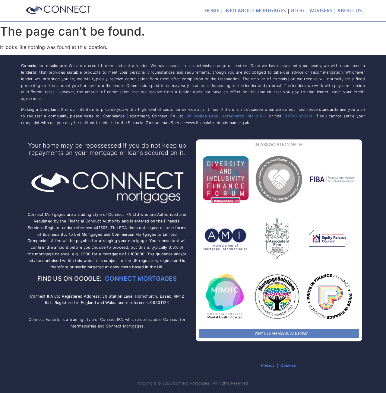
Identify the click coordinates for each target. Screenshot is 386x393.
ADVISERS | (323, 10)
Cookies (288, 365)
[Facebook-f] (106, 366)
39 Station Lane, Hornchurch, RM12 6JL (227, 116)
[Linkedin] (93, 366)
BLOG (298, 10)
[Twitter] (120, 366)
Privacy (267, 365)
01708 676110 (298, 116)
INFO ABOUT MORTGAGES (255, 10)
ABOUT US (349, 10)
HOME (211, 10)
